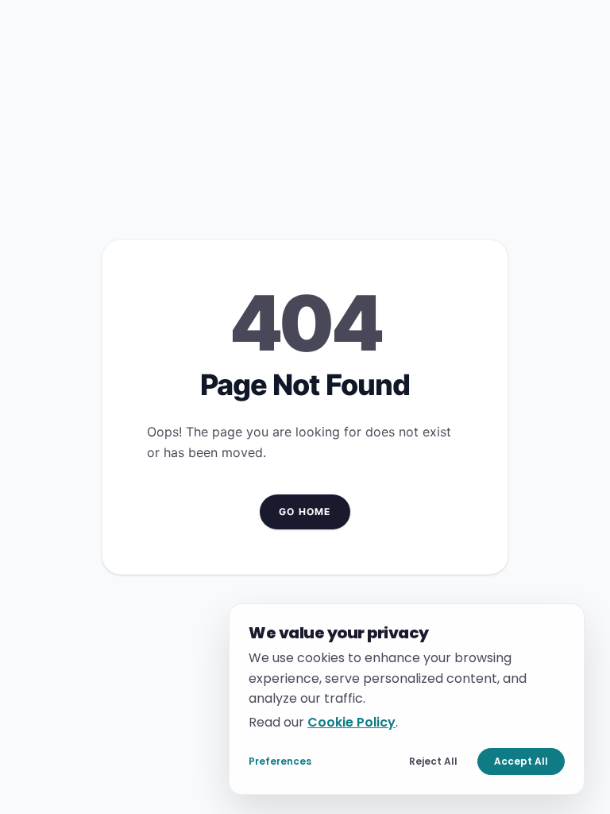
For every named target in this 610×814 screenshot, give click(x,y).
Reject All (433, 761)
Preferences (280, 761)
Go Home (304, 511)
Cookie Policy (351, 721)
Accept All (521, 761)
